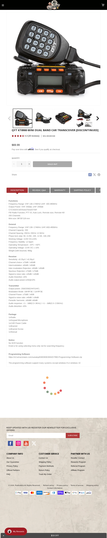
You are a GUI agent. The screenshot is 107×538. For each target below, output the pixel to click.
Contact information (55, 488)
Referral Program (78, 466)
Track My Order (45, 474)
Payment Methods (46, 466)
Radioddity (19, 485)
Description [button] (17, 190)
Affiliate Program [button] (78, 470)
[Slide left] (9, 118)
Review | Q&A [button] (39, 190)
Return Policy (44, 470)
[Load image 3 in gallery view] (63, 118)
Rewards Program (78, 462)
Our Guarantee (13, 462)
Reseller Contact (78, 458)
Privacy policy (62, 485)
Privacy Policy (12, 466)
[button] (102, 4)
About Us (10, 458)
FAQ (8, 474)
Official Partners (13, 470)
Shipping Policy (45, 462)
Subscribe (73, 436)
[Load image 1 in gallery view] (22, 118)
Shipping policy (92, 485)
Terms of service (77, 485)
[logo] (53, 5)
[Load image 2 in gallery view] (43, 118)
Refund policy (48, 485)
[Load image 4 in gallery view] (84, 118)
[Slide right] (97, 118)
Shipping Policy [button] (82, 190)
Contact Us (43, 458)
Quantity (16, 158)
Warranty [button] (59, 190)
